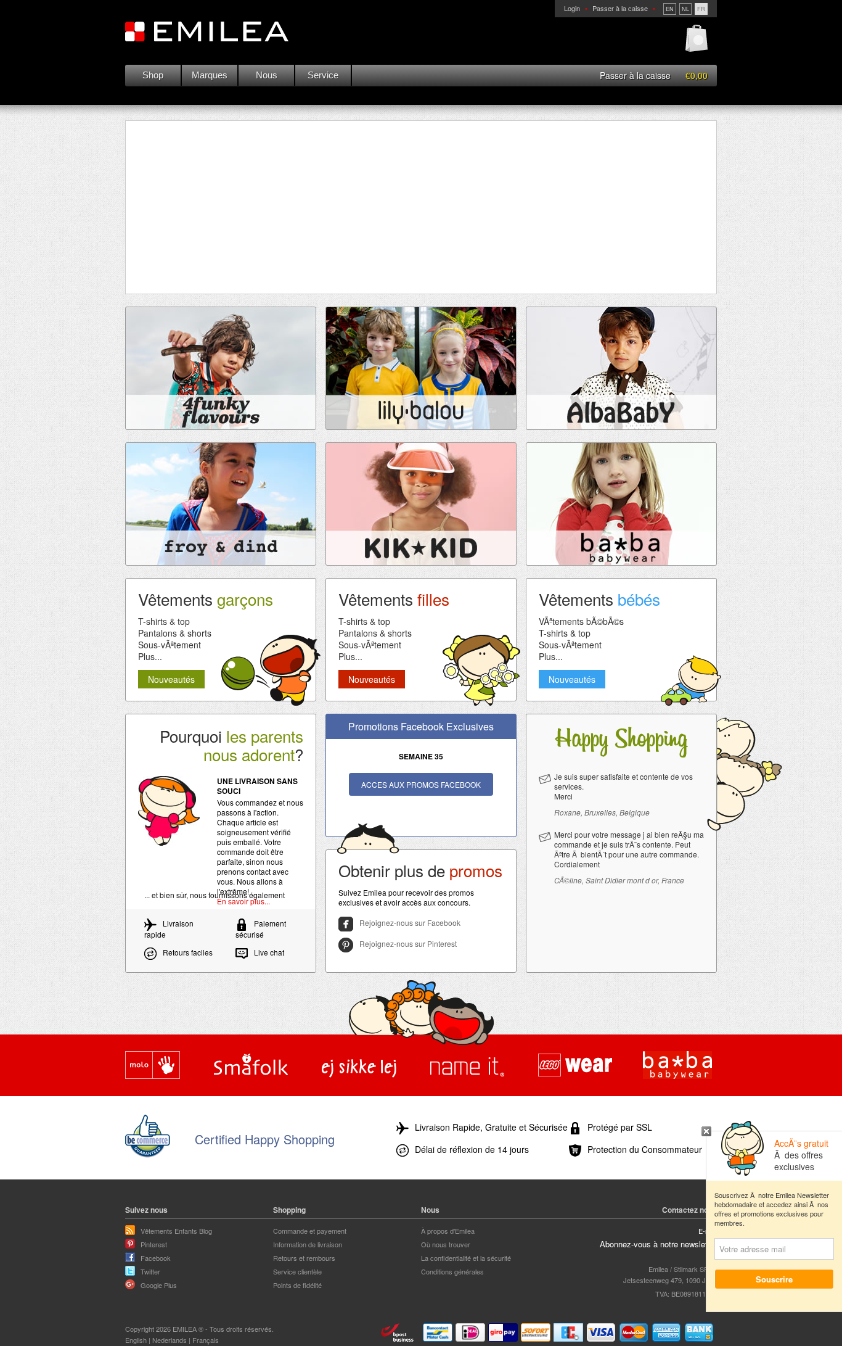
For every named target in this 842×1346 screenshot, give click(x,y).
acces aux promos (421, 784)
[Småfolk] (251, 1066)
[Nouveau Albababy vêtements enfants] (621, 368)
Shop (152, 75)
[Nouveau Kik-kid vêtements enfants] (421, 504)
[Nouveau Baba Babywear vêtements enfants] (621, 504)
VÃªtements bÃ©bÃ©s (581, 621)
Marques (209, 75)
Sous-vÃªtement (169, 644)
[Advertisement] (421, 207)
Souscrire (774, 1279)
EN (670, 9)
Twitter (150, 1271)
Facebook (156, 1258)
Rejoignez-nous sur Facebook (409, 922)
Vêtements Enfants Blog (176, 1231)
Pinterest (154, 1244)
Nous (266, 75)
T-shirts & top (164, 621)
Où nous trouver (445, 1244)
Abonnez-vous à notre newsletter (658, 1244)
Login (572, 8)
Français (205, 1340)
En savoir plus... (243, 901)
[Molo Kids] (152, 1066)
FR (701, 9)
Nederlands (169, 1340)
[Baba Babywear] (677, 1066)
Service (323, 75)
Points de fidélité (297, 1285)
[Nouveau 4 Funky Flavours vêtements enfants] (220, 368)
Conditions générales (452, 1271)
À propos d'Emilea (448, 1231)
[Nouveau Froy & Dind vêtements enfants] (220, 504)
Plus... (150, 656)
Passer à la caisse (620, 8)
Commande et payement (309, 1231)
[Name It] (467, 1066)
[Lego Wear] (575, 1066)
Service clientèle (297, 1271)
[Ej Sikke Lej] (359, 1066)
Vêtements (205, 598)
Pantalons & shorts (174, 633)
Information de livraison (307, 1244)
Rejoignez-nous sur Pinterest (408, 943)
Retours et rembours (304, 1258)
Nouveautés (171, 679)
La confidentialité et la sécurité (466, 1258)
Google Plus (159, 1285)
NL (685, 9)
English (136, 1340)
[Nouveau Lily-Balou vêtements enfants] (421, 368)
